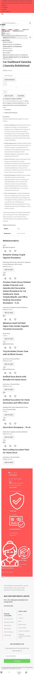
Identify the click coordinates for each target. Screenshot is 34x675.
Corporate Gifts (8, 619)
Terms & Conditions (24, 631)
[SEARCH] (30, 23)
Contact (21, 618)
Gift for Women (8, 632)
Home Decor (7, 625)
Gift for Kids (7, 629)
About (20, 615)
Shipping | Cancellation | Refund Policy (25, 636)
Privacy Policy (22, 628)
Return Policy (22, 624)
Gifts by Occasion (9, 622)
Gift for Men (7, 635)
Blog (20, 621)
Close (3, 24)
